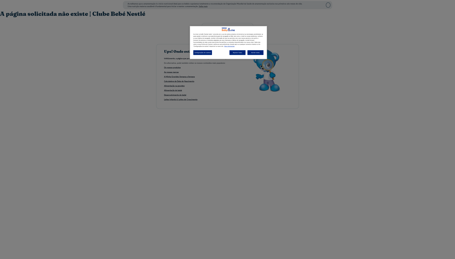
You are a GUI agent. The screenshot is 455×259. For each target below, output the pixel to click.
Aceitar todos (255, 52)
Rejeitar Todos (237, 52)
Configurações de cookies (202, 52)
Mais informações (229, 46)
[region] (228, 42)
